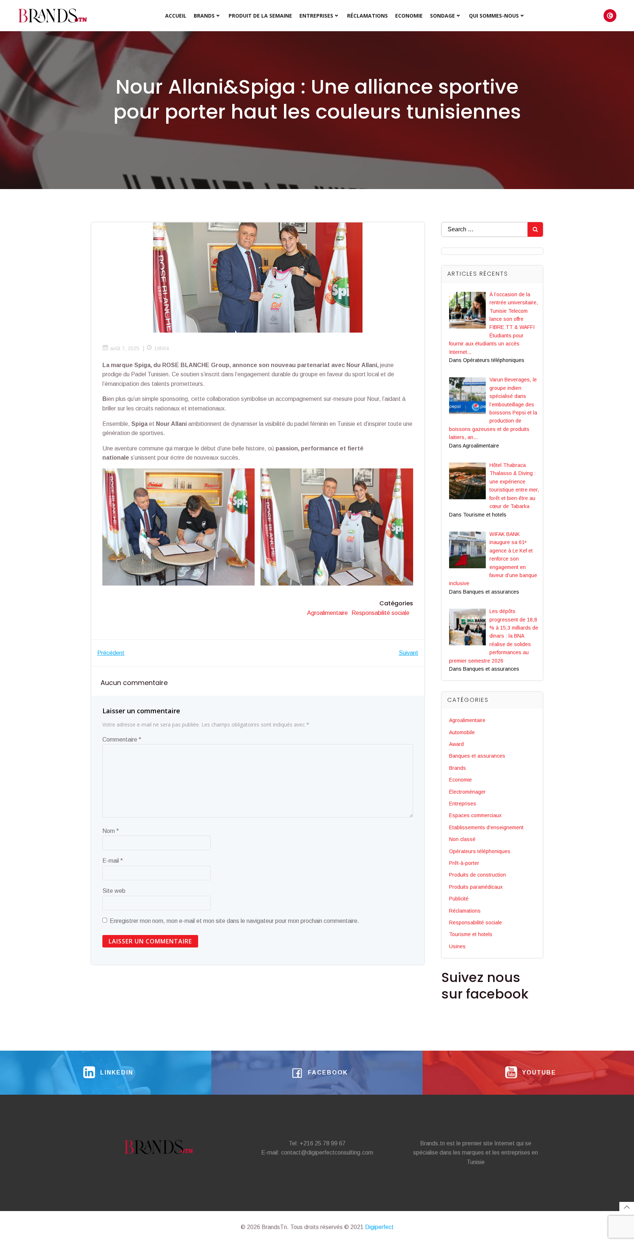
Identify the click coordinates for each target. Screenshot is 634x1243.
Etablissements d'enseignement (486, 827)
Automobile (462, 732)
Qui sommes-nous (494, 15)
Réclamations (367, 15)
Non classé (462, 839)
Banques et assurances (477, 756)
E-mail (112, 861)
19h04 (161, 348)
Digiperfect (379, 1227)
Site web (113, 891)
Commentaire (121, 739)
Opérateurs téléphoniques (479, 851)
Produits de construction (477, 875)
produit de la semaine (260, 15)
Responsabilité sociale (380, 613)
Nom (110, 831)
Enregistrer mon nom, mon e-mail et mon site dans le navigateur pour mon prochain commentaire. (234, 921)
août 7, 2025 (124, 348)
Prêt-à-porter (464, 863)
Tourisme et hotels (470, 934)
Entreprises (316, 15)
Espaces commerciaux (475, 815)
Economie (409, 15)
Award (456, 744)
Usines (457, 946)
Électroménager (467, 792)
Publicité (459, 899)
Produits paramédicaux (476, 887)
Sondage (442, 15)
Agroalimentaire (327, 613)
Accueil (175, 15)
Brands (204, 15)
